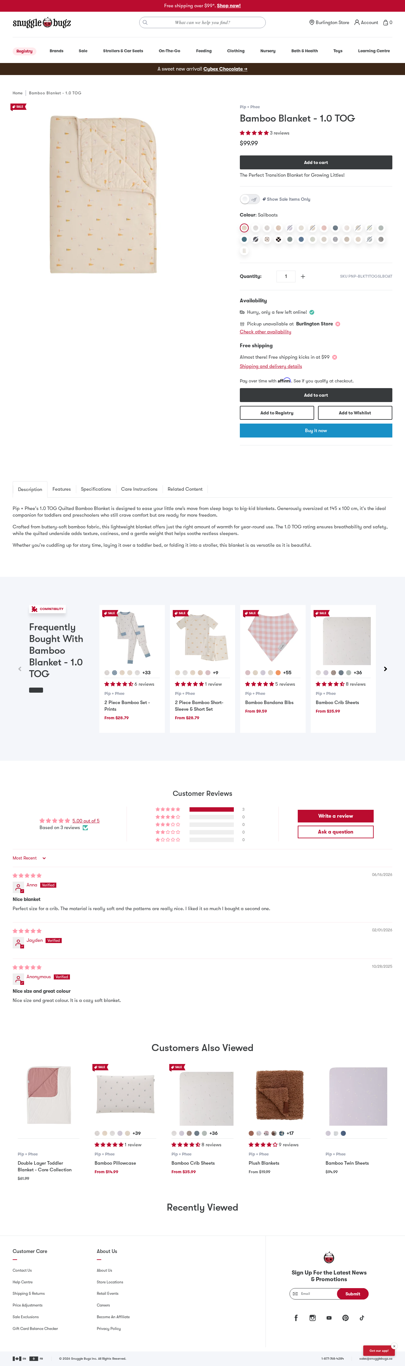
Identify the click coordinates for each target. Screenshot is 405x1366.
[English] (20, 1359)
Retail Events (107, 1293)
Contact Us (22, 1270)
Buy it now (316, 430)
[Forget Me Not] (324, 227)
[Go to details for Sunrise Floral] (255, 672)
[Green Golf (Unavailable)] (369, 227)
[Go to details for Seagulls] (137, 672)
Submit (353, 1293)
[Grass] (301, 227)
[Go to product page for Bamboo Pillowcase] (125, 1095)
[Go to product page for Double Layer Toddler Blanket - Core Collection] (48, 1095)
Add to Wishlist (355, 412)
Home (17, 93)
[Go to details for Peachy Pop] (278, 672)
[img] (27, 875)
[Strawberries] (278, 227)
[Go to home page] (42, 22)
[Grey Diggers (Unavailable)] (255, 239)
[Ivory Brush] (358, 239)
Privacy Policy (109, 1328)
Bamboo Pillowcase (115, 1163)
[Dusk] (301, 239)
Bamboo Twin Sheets (347, 1163)
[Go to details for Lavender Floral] (262, 672)
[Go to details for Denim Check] (281, 1133)
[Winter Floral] (381, 227)
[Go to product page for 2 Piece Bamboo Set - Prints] (131, 637)
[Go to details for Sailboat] (122, 672)
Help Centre (23, 1282)
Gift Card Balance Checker (35, 1328)
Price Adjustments (27, 1305)
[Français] (36, 1359)
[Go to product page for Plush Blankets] (279, 1095)
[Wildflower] (267, 227)
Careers (103, 1305)
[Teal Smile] (244, 239)
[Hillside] (289, 239)
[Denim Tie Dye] (335, 239)
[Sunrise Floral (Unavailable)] (312, 227)
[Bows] (346, 227)
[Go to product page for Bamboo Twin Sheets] (356, 1095)
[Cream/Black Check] (278, 239)
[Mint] (312, 239)
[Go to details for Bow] (266, 1133)
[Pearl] (324, 239)
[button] (255, 133)
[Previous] (20, 669)
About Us (104, 1270)
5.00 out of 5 (86, 821)
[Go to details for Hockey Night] (335, 1133)
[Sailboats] (244, 227)
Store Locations (110, 1282)
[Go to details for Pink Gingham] (207, 672)
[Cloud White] (244, 250)
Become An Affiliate (113, 1317)
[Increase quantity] (303, 276)
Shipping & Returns (29, 1293)
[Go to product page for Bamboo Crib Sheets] (343, 637)
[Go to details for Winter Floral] (348, 672)
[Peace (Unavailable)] (369, 239)
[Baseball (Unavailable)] (358, 227)
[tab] (30, 489)
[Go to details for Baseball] (270, 672)
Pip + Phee (250, 106)
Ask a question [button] (335, 832)
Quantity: (251, 276)
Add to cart (316, 162)
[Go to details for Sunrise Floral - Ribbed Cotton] (127, 1133)
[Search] (145, 22)
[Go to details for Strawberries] (200, 672)
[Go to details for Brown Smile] (274, 1133)
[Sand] (346, 239)
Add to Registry (276, 412)
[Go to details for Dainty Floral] (333, 672)
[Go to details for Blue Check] (341, 672)
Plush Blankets (264, 1163)
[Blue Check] (335, 227)
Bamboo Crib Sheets (337, 702)
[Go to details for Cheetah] (258, 1133)
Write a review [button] (335, 816)
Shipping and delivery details (271, 366)
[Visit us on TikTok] (362, 1318)
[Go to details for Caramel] (251, 1133)
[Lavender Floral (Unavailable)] (289, 227)
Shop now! (229, 6)
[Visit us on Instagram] (312, 1318)
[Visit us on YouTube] (329, 1318)
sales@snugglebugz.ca (375, 1358)
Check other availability (265, 332)
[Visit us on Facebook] (296, 1318)
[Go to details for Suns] (129, 672)
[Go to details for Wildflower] (106, 672)
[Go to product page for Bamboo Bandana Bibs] (272, 637)
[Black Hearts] (267, 239)
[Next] (385, 669)
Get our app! (379, 1350)
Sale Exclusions (26, 1317)
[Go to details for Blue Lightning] (114, 672)
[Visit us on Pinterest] (345, 1318)
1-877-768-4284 (332, 1358)
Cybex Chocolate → (225, 69)
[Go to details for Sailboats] (192, 672)
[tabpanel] (202, 527)
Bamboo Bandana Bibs (269, 702)
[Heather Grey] (381, 239)
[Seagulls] (255, 227)
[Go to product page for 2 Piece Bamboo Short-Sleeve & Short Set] (202, 637)
